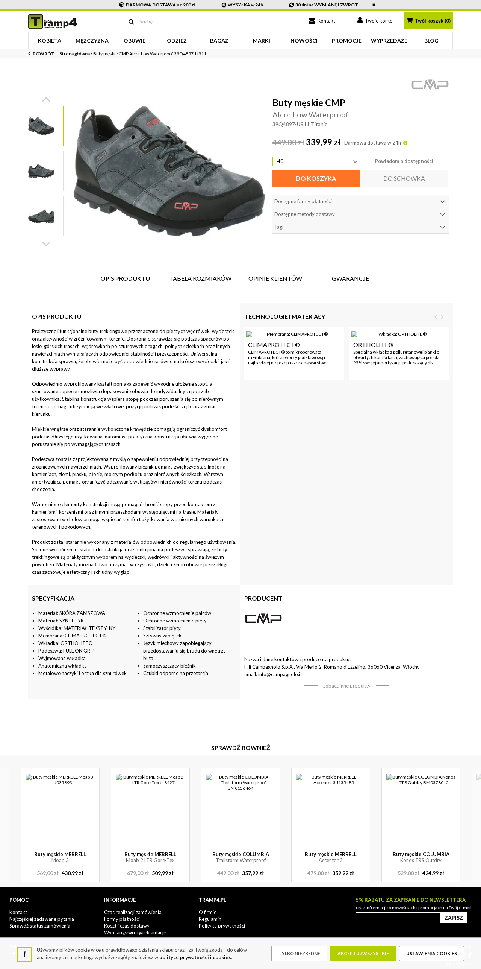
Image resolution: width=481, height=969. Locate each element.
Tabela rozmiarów (200, 278)
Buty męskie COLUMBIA (240, 857)
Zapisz (454, 917)
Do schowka (404, 178)
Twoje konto (378, 21)
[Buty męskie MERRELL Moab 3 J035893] (60, 808)
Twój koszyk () (432, 21)
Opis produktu (125, 278)
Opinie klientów (275, 278)
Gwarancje (350, 278)
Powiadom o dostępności (404, 161)
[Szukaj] (131, 21)
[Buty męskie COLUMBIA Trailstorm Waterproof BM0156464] (240, 808)
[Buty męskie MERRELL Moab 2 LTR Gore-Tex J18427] (150, 808)
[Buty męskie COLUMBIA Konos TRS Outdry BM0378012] (420, 808)
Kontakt (325, 21)
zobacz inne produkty (347, 686)
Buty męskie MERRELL (60, 857)
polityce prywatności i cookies (195, 957)
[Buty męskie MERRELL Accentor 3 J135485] (330, 808)
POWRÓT (43, 53)
